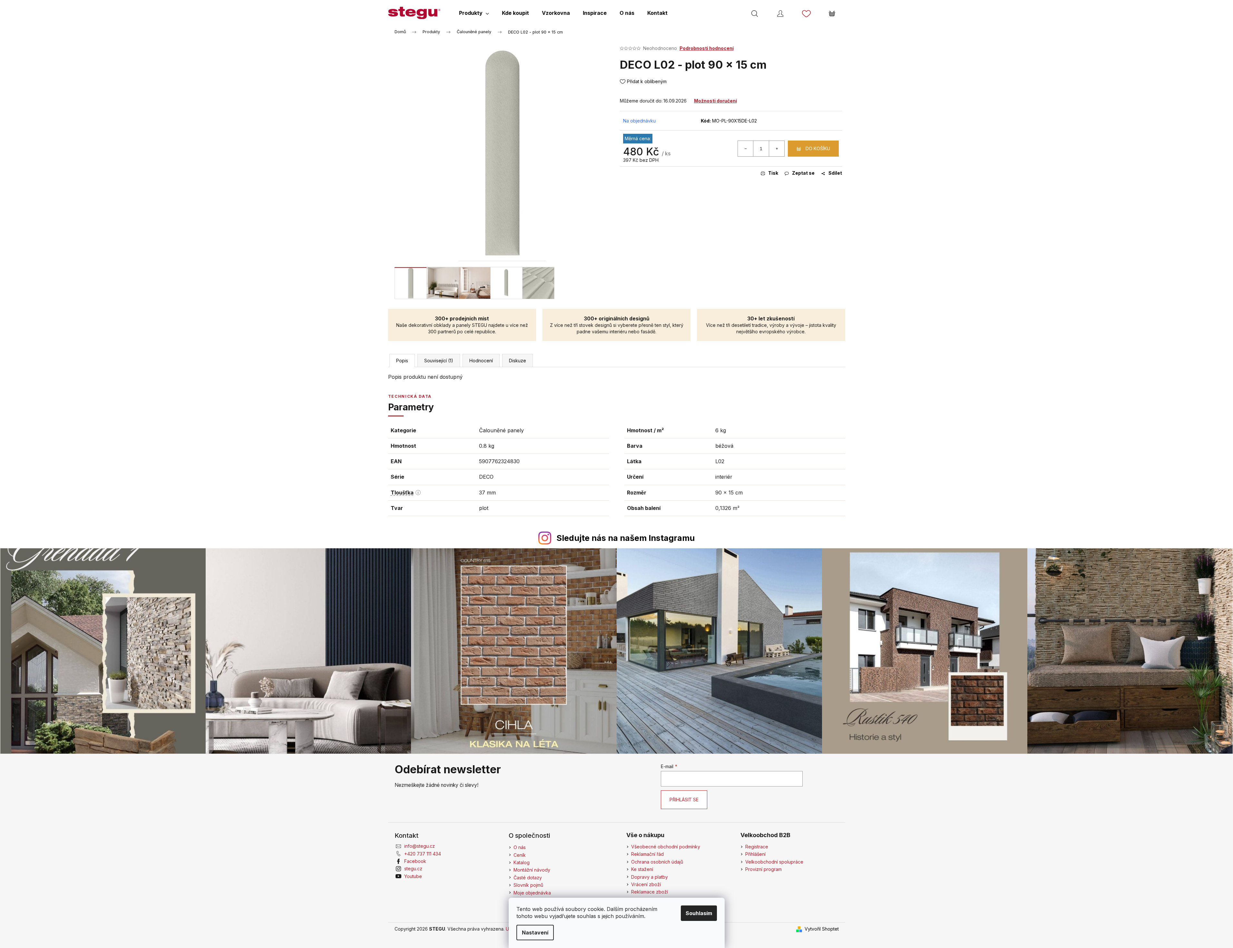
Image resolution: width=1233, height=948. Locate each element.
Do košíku (818, 148)
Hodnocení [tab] (481, 360)
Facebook (415, 861)
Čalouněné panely (501, 430)
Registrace (756, 846)
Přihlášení (755, 854)
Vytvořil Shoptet (822, 929)
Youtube (413, 876)
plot (483, 508)
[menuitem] (474, 13)
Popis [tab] (402, 360)
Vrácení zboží (646, 884)
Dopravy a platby (649, 877)
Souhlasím (699, 913)
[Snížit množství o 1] (745, 148)
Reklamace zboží (649, 891)
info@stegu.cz (419, 846)
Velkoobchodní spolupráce (774, 862)
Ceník (520, 855)
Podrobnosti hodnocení (707, 48)
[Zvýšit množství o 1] (776, 148)
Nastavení (535, 932)
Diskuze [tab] (517, 360)
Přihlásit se (684, 799)
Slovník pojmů (528, 885)
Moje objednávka (532, 892)
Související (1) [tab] (438, 360)
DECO (486, 477)
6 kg (720, 430)
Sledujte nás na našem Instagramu (625, 538)
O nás (520, 847)
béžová (724, 446)
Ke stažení (642, 869)
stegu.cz (413, 868)
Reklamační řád (647, 854)
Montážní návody (532, 870)
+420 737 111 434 (422, 853)
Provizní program (763, 869)
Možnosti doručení (715, 100)
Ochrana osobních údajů (657, 862)
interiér (723, 477)
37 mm (487, 492)
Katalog (522, 862)
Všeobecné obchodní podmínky (665, 846)
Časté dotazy (528, 877)
